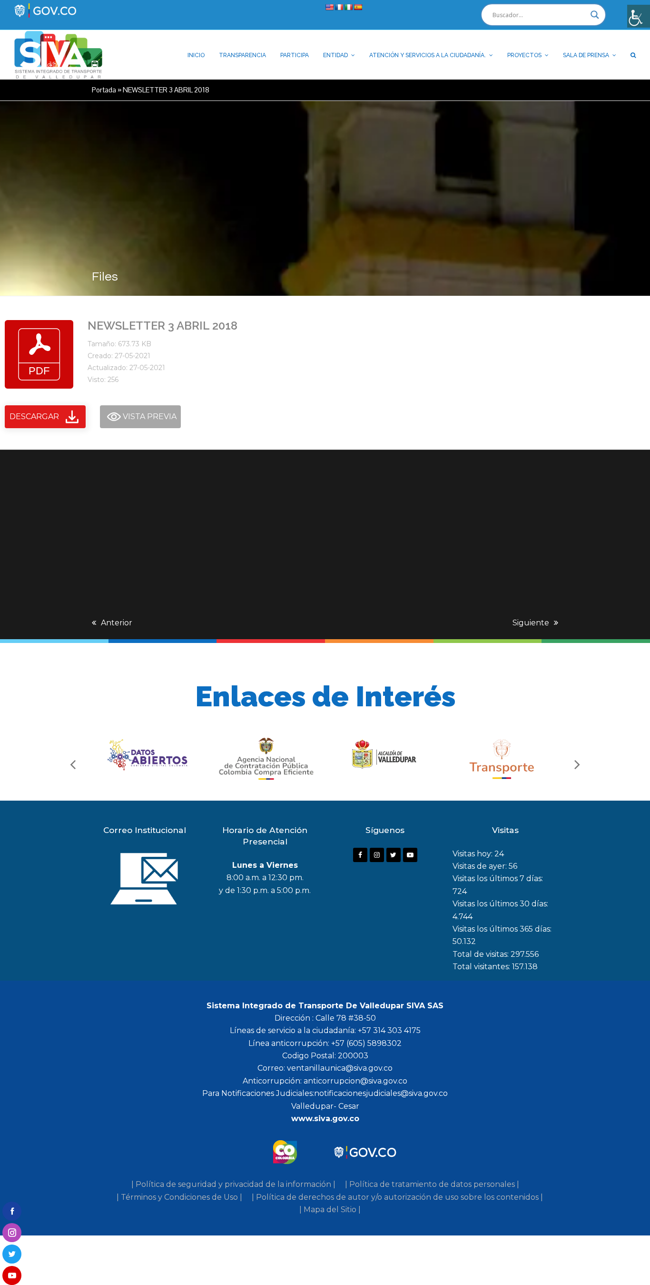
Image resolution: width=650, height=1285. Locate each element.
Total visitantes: (482, 966)
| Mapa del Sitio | (330, 1209)
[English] (329, 7)
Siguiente (530, 622)
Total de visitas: (482, 954)
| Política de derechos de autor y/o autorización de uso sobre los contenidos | (397, 1197)
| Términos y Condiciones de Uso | (179, 1197)
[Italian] (348, 7)
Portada (104, 89)
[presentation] (72, 764)
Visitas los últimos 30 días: (500, 903)
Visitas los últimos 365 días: (502, 929)
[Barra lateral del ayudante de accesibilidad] (638, 16)
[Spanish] (358, 7)
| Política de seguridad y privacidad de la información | (233, 1184)
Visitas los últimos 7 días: (498, 878)
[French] (339, 7)
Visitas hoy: (473, 853)
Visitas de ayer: (481, 866)
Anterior (116, 622)
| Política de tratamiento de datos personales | (432, 1184)
